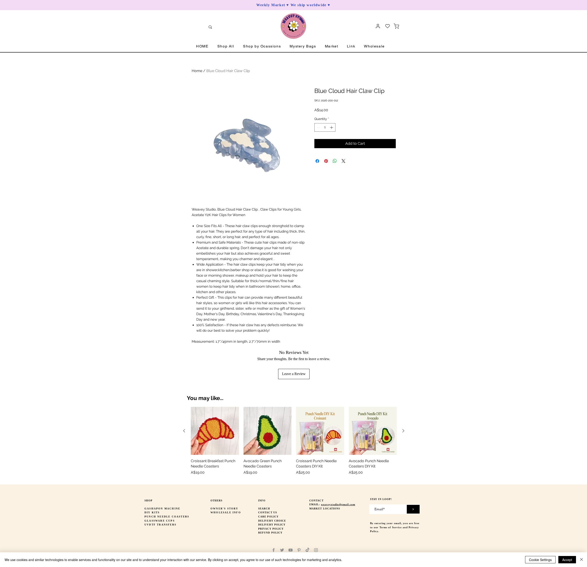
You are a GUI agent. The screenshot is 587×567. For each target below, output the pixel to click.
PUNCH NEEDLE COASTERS (166, 516)
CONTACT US (267, 512)
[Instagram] (315, 550)
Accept (567, 559)
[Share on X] (343, 161)
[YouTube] (290, 550)
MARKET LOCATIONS (324, 508)
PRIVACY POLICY (271, 528)
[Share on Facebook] (317, 161)
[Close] (581, 559)
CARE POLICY (268, 516)
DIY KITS (152, 512)
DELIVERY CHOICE (272, 520)
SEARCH (264, 508)
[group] (293, 444)
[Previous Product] (184, 431)
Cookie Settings (540, 559)
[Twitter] (282, 550)
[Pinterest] (299, 550)
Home (197, 71)
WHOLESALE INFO (225, 512)
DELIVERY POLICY (272, 524)
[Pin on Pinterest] (326, 161)
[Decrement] (318, 127)
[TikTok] (307, 550)
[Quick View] (215, 431)
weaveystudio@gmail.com (338, 504)
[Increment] (332, 127)
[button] (226, 46)
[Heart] (387, 26)
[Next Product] (403, 431)
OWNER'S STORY (224, 508)
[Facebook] (273, 550)
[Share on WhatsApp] (335, 161)
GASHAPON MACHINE (162, 508)
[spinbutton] (325, 127)
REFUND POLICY (270, 532)
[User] (377, 26)
